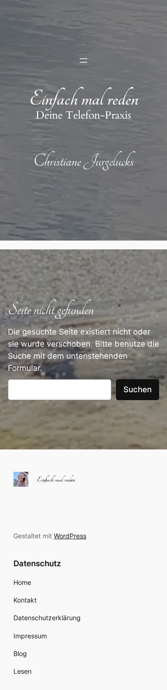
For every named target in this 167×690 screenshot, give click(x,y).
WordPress (70, 536)
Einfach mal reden (83, 99)
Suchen (137, 389)
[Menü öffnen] (83, 60)
